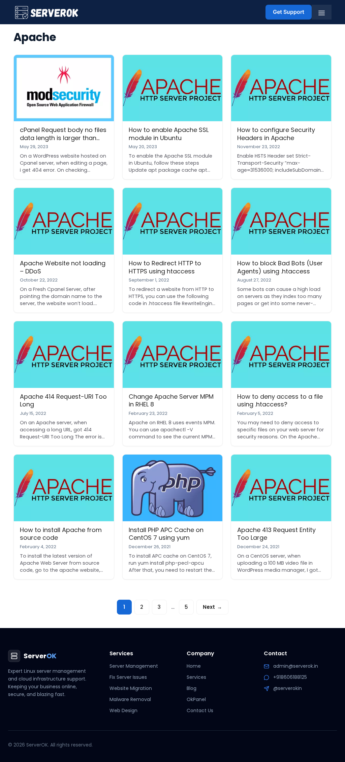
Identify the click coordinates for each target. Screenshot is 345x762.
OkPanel (196, 699)
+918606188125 (290, 677)
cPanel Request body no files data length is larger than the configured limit (63, 138)
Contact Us (200, 710)
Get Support (288, 11)
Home (194, 666)
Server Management (133, 666)
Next (212, 606)
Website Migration (130, 688)
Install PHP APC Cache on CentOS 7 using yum (166, 534)
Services (196, 677)
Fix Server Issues (128, 677)
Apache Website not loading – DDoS (62, 267)
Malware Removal (130, 699)
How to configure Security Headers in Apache (276, 134)
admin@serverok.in (295, 666)
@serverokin (287, 688)
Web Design (123, 710)
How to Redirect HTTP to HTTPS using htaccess (165, 267)
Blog (191, 688)
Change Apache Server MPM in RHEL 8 (171, 400)
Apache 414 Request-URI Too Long (63, 400)
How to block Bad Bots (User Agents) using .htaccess (280, 267)
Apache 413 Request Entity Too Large (276, 534)
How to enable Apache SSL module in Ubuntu (169, 134)
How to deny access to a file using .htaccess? (280, 400)
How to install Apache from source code (61, 534)
